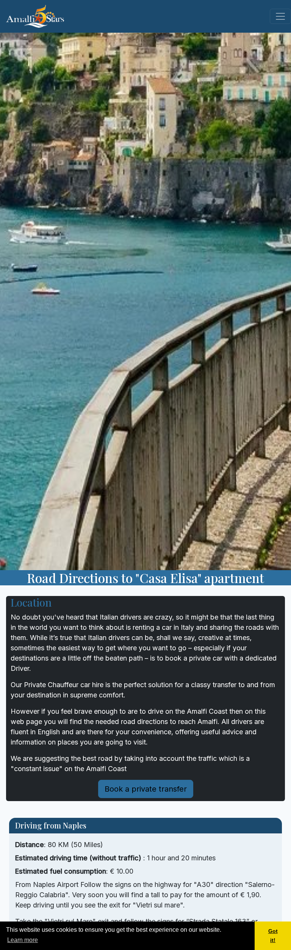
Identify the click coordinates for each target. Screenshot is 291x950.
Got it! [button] (273, 935)
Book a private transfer (146, 789)
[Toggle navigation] (280, 16)
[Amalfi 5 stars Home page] (35, 16)
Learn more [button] (22, 940)
